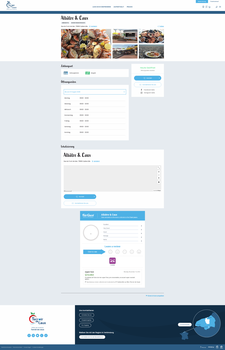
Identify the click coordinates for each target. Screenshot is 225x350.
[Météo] (209, 8)
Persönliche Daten (17, 347)
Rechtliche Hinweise (6, 347)
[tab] (93, 91)
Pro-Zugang (85, 325)
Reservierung (202, 1)
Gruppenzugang (86, 320)
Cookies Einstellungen (37, 347)
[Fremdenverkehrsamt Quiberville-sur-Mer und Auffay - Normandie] (12, 5)
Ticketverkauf (214, 1)
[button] (216, 6)
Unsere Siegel (27, 347)
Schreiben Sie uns (87, 315)
